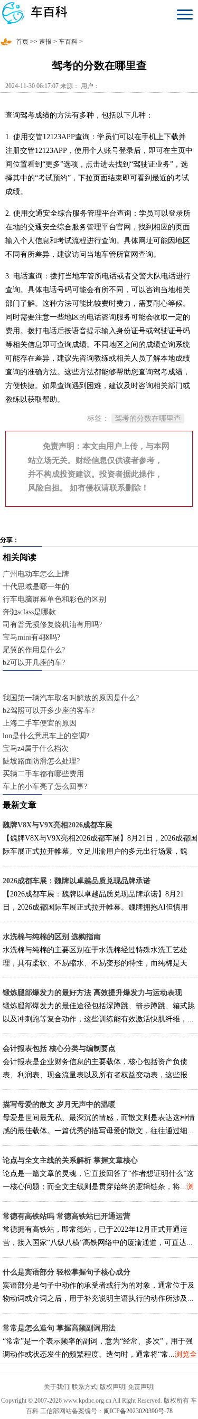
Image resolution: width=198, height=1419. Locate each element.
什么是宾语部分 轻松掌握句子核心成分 (66, 1272)
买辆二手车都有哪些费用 (43, 774)
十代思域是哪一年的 (36, 587)
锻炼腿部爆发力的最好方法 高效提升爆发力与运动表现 (92, 993)
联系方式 (84, 1387)
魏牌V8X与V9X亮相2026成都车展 (57, 825)
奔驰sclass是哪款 (29, 612)
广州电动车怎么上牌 (36, 574)
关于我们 (56, 1387)
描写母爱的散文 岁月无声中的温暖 (59, 1104)
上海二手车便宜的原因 (40, 723)
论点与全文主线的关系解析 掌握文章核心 (70, 1160)
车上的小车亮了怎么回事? (45, 786)
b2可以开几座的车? (34, 663)
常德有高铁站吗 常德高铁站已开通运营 (66, 1216)
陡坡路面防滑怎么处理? (41, 761)
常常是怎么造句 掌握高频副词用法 (59, 1328)
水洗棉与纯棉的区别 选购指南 (52, 937)
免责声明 (140, 1387)
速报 (45, 41)
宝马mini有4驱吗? (31, 637)
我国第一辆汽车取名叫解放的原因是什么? (71, 698)
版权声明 (112, 1387)
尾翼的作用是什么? (34, 650)
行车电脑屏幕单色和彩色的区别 (54, 599)
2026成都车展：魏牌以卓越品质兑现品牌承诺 (76, 881)
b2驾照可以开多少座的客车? (49, 711)
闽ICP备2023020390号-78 (138, 1411)
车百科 (68, 41)
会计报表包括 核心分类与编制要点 (59, 1049)
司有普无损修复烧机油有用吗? (52, 625)
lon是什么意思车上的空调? (46, 736)
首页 (22, 41)
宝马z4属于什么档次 (36, 748)
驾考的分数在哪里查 (148, 418)
